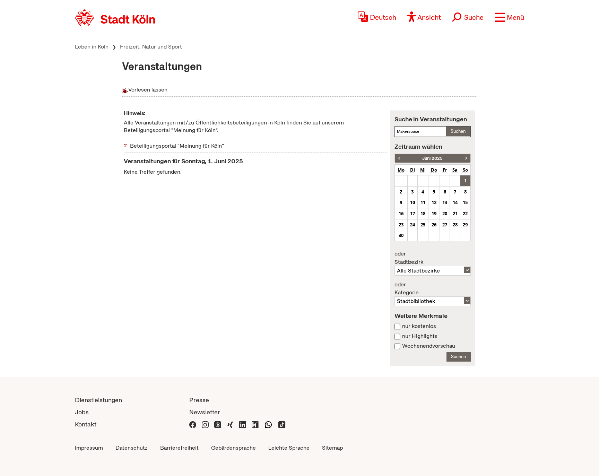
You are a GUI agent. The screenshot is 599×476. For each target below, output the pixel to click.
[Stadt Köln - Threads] (217, 424)
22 (465, 213)
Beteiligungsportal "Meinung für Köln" (177, 145)
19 (434, 213)
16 (401, 213)
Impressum (89, 447)
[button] (509, 17)
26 (434, 225)
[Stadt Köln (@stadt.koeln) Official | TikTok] (282, 424)
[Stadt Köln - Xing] (230, 424)
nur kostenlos (419, 326)
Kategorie (406, 288)
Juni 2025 (432, 158)
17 (412, 213)
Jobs (82, 412)
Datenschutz (131, 447)
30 (401, 235)
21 (455, 213)
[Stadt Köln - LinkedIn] (242, 424)
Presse (199, 400)
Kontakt (85, 424)
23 (401, 225)
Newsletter (204, 412)
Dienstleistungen (98, 400)
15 (465, 202)
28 (455, 225)
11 (422, 202)
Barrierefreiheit (179, 447)
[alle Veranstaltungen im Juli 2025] (466, 158)
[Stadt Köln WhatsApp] (268, 424)
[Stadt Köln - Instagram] (205, 424)
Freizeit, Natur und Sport (151, 46)
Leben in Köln (91, 46)
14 (455, 202)
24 (412, 225)
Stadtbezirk (408, 258)
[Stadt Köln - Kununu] (255, 424)
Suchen (458, 131)
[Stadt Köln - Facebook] (192, 424)
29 (465, 225)
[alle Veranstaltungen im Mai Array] (399, 158)
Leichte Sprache (289, 447)
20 (444, 213)
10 (412, 202)
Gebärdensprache (233, 447)
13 (444, 202)
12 (434, 202)
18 (422, 213)
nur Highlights (419, 336)
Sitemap (332, 447)
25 (422, 225)
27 (444, 225)
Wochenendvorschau (428, 346)
